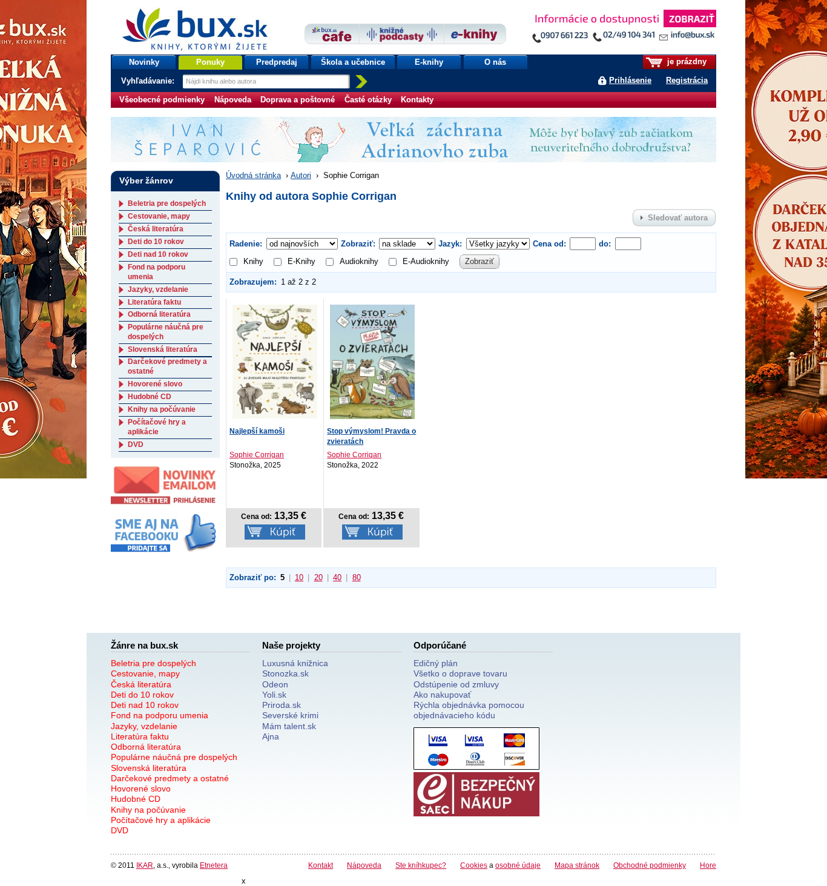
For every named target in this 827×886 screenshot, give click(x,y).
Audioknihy (359, 261)
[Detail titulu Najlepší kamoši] (274, 361)
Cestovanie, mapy (159, 216)
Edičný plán (436, 663)
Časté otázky (368, 99)
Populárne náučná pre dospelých (174, 757)
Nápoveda (232, 99)
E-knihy (429, 62)
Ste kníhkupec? (420, 865)
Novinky (144, 62)
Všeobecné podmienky (162, 99)
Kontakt (320, 865)
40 (337, 577)
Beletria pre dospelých (167, 203)
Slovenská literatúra (162, 349)
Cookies (473, 865)
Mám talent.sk (289, 726)
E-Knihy (301, 261)
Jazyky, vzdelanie (158, 289)
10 (299, 577)
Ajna (270, 736)
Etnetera (214, 865)
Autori (301, 175)
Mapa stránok (577, 865)
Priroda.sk (281, 705)
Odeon (275, 684)
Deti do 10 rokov (156, 241)
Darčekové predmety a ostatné (170, 778)
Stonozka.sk (285, 673)
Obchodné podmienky (649, 865)
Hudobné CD (149, 396)
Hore (708, 865)
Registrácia (687, 80)
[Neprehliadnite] (623, 29)
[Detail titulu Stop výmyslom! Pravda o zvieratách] (372, 361)
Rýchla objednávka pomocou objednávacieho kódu (469, 710)
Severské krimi (290, 715)
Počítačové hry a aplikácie (157, 427)
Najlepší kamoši (257, 431)
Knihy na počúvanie (162, 409)
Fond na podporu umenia (159, 715)
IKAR (144, 865)
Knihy (253, 261)
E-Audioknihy (426, 261)
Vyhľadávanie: (149, 80)
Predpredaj (276, 62)
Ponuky (210, 62)
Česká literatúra (155, 229)
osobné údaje (518, 865)
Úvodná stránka (253, 175)
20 (318, 577)
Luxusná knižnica (295, 663)
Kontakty (417, 99)
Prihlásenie (630, 80)
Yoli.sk (274, 694)
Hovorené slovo (155, 384)
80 (356, 577)
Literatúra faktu (154, 302)
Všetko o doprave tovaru (460, 673)
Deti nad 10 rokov (158, 254)
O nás (495, 62)
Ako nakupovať (442, 694)
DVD (135, 444)
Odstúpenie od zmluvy (456, 684)
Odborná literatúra (159, 314)
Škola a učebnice (353, 62)
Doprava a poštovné (297, 99)
